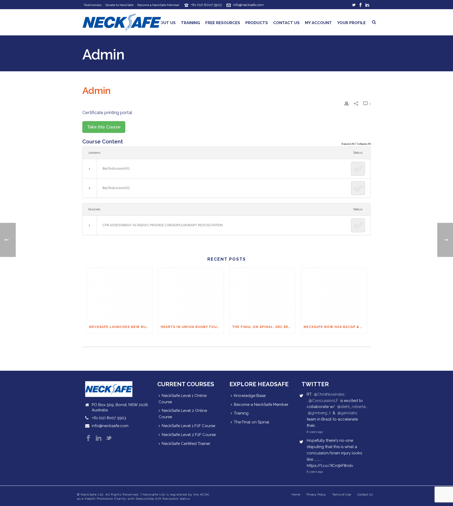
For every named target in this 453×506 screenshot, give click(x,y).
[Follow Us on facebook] (88, 438)
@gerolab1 (347, 413)
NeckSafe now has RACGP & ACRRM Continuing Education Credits (335, 327)
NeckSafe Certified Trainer (186, 443)
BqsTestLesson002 (116, 188)
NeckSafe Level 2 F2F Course (189, 434)
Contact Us (286, 22)
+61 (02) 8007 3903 (206, 5)
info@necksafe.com (248, 5)
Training (190, 22)
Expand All (348, 143)
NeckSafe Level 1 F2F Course (188, 425)
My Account (318, 22)
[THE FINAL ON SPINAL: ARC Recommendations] (262, 294)
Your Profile (351, 22)
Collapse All (364, 143)
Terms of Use (341, 494)
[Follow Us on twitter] (109, 438)
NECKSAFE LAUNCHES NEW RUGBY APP (120, 327)
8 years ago (315, 432)
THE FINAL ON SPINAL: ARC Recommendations (263, 327)
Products (256, 22)
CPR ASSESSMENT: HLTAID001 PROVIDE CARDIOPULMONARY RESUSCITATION (163, 225)
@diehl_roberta (351, 406)
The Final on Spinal (251, 422)
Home (296, 494)
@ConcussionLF (323, 400)
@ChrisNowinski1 (329, 394)
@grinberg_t (319, 413)
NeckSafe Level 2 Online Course (183, 413)
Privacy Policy (316, 494)
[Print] (346, 103)
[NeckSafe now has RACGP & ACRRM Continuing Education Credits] (334, 294)
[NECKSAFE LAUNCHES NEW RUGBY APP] (119, 294)
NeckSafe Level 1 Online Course (183, 398)
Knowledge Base (250, 395)
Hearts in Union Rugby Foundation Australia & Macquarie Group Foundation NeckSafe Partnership (192, 327)
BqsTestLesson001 (116, 168)
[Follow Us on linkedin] (98, 438)
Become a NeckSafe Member (261, 404)
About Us (165, 22)
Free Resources (222, 22)
